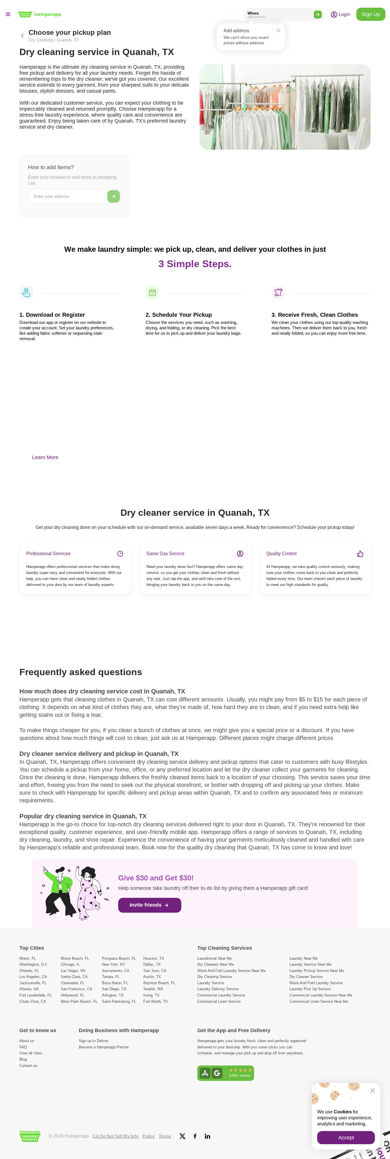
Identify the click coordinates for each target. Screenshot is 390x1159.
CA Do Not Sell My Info (115, 1136)
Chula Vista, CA (32, 1001)
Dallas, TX (152, 964)
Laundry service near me (310, 964)
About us (26, 1041)
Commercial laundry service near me (321, 995)
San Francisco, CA (76, 989)
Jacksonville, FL (33, 983)
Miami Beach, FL (75, 958)
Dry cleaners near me (215, 964)
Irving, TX (151, 995)
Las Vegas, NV (73, 971)
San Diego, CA (114, 989)
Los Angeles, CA (33, 977)
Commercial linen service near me (319, 1001)
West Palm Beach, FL (79, 1001)
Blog (23, 1059)
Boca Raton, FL (115, 983)
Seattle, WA (153, 989)
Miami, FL (27, 958)
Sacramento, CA (115, 971)
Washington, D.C (33, 964)
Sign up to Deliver (93, 1041)
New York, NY (113, 964)
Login (343, 14)
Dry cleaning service (214, 977)
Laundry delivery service (218, 989)
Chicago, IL (70, 964)
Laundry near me (304, 958)
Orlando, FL (29, 971)
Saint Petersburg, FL (119, 1001)
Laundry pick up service (310, 989)
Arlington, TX (113, 995)
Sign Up (371, 14)
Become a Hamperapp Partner (104, 1047)
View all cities (30, 1053)
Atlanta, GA (29, 989)
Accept (346, 1137)
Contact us (28, 1065)
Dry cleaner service (306, 977)
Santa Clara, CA (74, 977)
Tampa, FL (111, 977)
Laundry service (210, 983)
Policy (148, 1136)
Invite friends (146, 905)
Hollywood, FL (72, 995)
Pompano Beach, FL (119, 958)
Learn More (45, 457)
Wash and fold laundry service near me (231, 971)
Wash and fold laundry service (316, 983)
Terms (165, 1136)
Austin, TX (152, 977)
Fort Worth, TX (155, 1001)
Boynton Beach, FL (159, 983)
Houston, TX (153, 958)
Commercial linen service (219, 1001)
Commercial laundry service (221, 995)
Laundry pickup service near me (317, 971)
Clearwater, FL (73, 983)
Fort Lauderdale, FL (35, 995)
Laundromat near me (214, 958)
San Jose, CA (154, 971)
